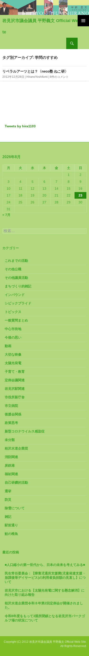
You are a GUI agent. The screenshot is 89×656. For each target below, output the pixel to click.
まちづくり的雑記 (18, 286)
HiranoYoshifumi (37, 76)
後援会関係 (13, 414)
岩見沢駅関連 (15, 388)
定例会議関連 (15, 380)
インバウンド (15, 295)
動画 (8, 346)
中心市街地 (13, 329)
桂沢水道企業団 (16, 448)
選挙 (8, 491)
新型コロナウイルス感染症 (25, 431)
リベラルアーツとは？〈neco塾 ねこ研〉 (35, 71)
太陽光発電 (13, 363)
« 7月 (6, 215)
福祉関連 (11, 474)
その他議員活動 (16, 278)
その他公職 (13, 269)
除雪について (15, 508)
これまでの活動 (16, 260)
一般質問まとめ (16, 320)
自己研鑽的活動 (16, 482)
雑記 (8, 516)
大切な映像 (13, 354)
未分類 (10, 440)
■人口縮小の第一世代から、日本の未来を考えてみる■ (45, 565)
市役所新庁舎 (15, 397)
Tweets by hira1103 (20, 126)
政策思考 (11, 423)
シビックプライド (18, 303)
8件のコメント (59, 76)
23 (80, 195)
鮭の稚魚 (11, 534)
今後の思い (13, 337)
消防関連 (11, 457)
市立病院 (11, 406)
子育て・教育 (15, 371)
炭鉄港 (10, 465)
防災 (8, 499)
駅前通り (11, 525)
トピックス (13, 312)
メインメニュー (83, 20)
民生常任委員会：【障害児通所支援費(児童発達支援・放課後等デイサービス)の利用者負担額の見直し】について (45, 577)
